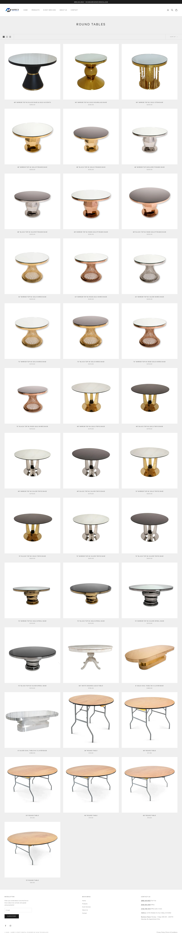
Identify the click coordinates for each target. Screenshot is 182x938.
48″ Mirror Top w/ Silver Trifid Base (32, 491)
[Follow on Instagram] (10, 926)
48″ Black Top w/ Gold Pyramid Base (91, 167)
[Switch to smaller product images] (7, 36)
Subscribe (11, 916)
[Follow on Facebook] (5, 926)
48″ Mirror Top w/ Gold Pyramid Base (32, 167)
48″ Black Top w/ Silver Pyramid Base (32, 232)
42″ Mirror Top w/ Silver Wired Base (149, 297)
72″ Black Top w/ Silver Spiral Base (32, 685)
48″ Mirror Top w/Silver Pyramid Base (149, 167)
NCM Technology (42, 932)
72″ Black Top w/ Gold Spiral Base (91, 621)
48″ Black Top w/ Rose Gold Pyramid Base (149, 232)
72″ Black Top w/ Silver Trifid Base (150, 556)
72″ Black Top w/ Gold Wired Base (91, 361)
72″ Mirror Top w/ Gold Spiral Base (32, 621)
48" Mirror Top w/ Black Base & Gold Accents (32, 102)
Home (26, 10)
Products (36, 10)
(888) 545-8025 (79, 2)
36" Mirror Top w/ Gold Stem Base (149, 102)
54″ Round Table (32, 815)
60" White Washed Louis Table (91, 685)
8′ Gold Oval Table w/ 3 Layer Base (149, 685)
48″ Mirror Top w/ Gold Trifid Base (91, 426)
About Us (63, 10)
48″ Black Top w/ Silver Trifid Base (91, 491)
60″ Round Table (91, 815)
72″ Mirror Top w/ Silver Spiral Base (149, 621)
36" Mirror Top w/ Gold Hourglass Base (91, 102)
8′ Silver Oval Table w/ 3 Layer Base (32, 750)
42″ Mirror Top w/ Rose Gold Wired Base (91, 297)
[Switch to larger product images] (4, 36)
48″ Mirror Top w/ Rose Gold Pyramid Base (91, 232)
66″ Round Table (149, 815)
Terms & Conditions (171, 932)
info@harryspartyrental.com (97, 2)
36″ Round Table (90, 750)
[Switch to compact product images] (10, 36)
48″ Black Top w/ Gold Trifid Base (149, 426)
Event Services (49, 10)
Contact (74, 10)
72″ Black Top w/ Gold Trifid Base (32, 556)
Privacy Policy (161, 932)
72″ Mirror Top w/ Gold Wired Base (32, 361)
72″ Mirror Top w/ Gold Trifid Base (150, 491)
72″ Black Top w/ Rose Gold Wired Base (32, 426)
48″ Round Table (149, 750)
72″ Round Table (32, 880)
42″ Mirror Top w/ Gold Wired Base (32, 297)
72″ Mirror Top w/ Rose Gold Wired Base (149, 361)
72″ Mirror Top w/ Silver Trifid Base (91, 556)
